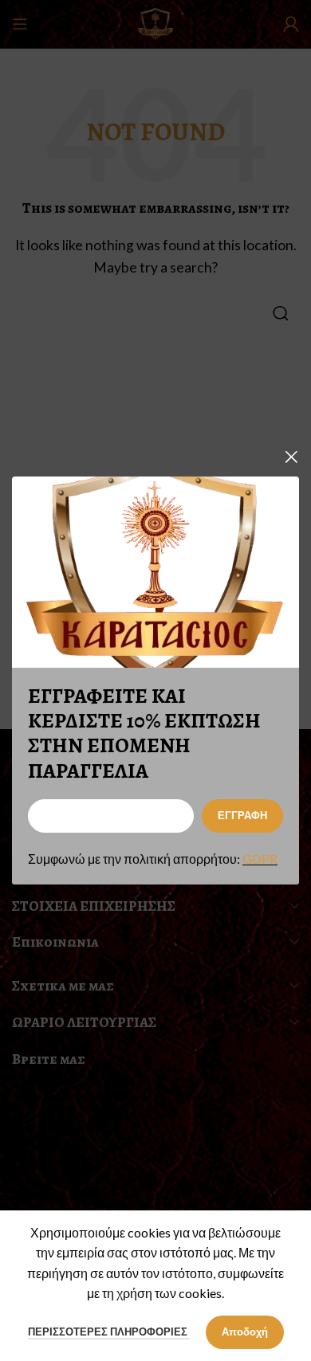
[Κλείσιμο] (291, 457)
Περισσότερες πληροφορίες (109, 1331)
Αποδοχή (245, 1331)
